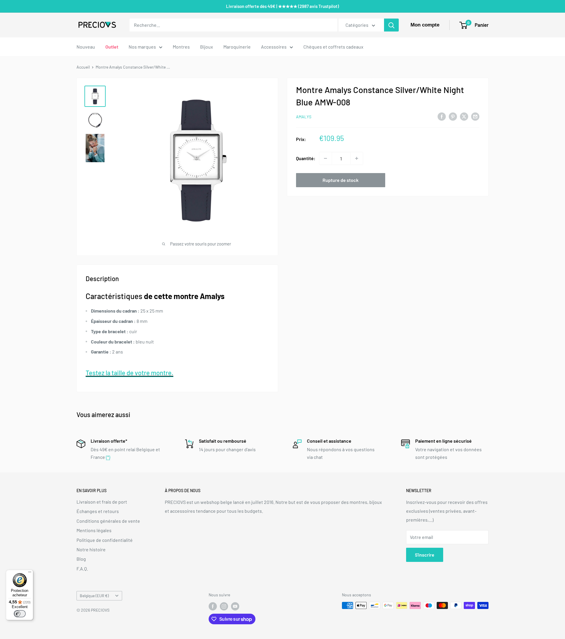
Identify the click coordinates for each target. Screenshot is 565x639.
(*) (108, 457)
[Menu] (29, 573)
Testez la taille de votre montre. (129, 372)
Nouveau (86, 46)
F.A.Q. (82, 568)
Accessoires (274, 46)
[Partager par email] (475, 116)
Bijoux (206, 46)
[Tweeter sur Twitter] (464, 116)
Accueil (83, 66)
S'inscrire (424, 554)
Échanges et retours (98, 511)
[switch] (20, 613)
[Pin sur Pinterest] (453, 116)
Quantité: (305, 158)
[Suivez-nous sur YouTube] (235, 606)
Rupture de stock (340, 180)
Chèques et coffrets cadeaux (333, 46)
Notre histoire (91, 549)
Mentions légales (94, 530)
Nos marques (142, 46)
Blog (81, 559)
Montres (181, 46)
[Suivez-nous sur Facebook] (213, 606)
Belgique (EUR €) (94, 595)
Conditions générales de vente (108, 521)
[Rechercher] (391, 25)
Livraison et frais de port (102, 501)
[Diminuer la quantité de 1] (325, 158)
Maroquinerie (237, 46)
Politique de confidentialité (105, 540)
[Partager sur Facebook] (442, 116)
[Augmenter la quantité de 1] (356, 158)
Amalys (303, 116)
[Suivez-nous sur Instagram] (224, 606)
